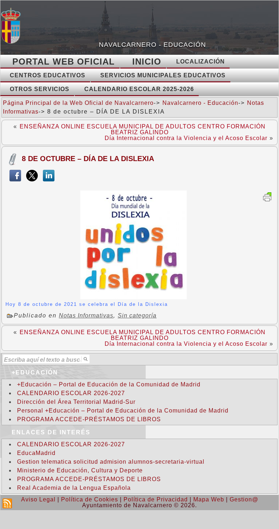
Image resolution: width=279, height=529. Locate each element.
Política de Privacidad (156, 499)
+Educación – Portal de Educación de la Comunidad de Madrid (109, 384)
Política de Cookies (89, 499)
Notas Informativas (86, 315)
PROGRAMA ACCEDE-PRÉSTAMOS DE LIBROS (89, 419)
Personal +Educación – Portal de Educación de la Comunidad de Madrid (123, 410)
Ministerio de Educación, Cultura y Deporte (80, 470)
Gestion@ (244, 499)
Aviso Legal (38, 499)
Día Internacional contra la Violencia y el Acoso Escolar (186, 138)
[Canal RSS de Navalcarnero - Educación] (7, 503)
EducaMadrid (36, 453)
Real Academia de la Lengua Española (74, 488)
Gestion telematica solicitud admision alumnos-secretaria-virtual (111, 462)
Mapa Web (208, 499)
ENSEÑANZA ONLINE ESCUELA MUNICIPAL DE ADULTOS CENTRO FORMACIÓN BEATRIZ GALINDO (143, 129)
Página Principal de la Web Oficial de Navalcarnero (78, 103)
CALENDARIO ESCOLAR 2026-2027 (71, 393)
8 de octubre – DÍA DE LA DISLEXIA (88, 159)
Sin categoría (137, 315)
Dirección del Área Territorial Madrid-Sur (76, 402)
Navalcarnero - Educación (152, 44)
